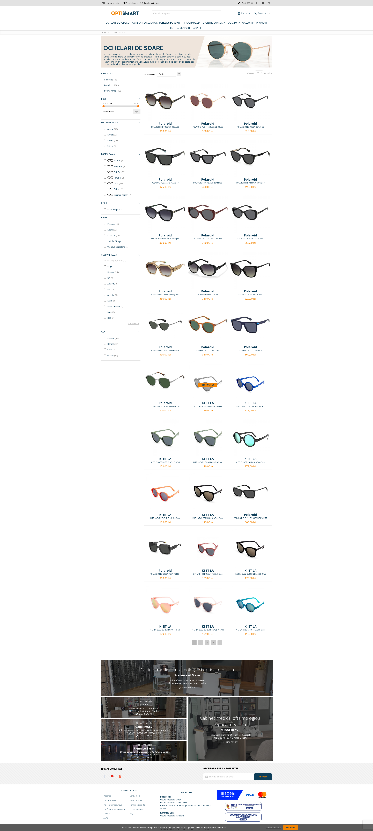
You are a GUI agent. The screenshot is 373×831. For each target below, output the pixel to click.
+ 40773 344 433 (246, 3)
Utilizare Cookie (136, 809)
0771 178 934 (145, 735)
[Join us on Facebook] (257, 2)
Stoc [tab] (104, 203)
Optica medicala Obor (170, 799)
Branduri (114, 85)
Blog (131, 813)
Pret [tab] (103, 98)
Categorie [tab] (107, 73)
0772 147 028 (145, 757)
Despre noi (108, 795)
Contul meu (246, 13)
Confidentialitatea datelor (114, 809)
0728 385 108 (188, 687)
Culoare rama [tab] (109, 254)
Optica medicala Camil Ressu (174, 802)
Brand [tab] (104, 217)
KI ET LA (208, 403)
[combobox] (186, 13)
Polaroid (165, 123)
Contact (106, 813)
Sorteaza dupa (149, 74)
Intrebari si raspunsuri (112, 804)
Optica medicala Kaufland (172, 815)
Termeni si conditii (138, 804)
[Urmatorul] (220, 642)
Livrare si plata (109, 800)
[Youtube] (263, 2)
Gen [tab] (103, 331)
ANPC (105, 818)
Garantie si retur (137, 800)
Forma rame (116, 90)
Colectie (114, 79)
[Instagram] (269, 2)
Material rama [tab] (109, 122)
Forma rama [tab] (108, 154)
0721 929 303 (145, 714)
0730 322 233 (232, 742)
